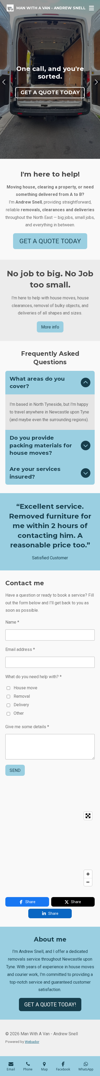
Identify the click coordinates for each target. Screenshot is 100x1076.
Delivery (21, 704)
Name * (12, 622)
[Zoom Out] (88, 882)
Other (19, 713)
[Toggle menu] (91, 8)
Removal (22, 696)
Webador (32, 1042)
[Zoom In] (88, 874)
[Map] (50, 849)
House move (25, 687)
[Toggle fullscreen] (88, 816)
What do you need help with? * (33, 676)
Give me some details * (27, 726)
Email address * (20, 649)
